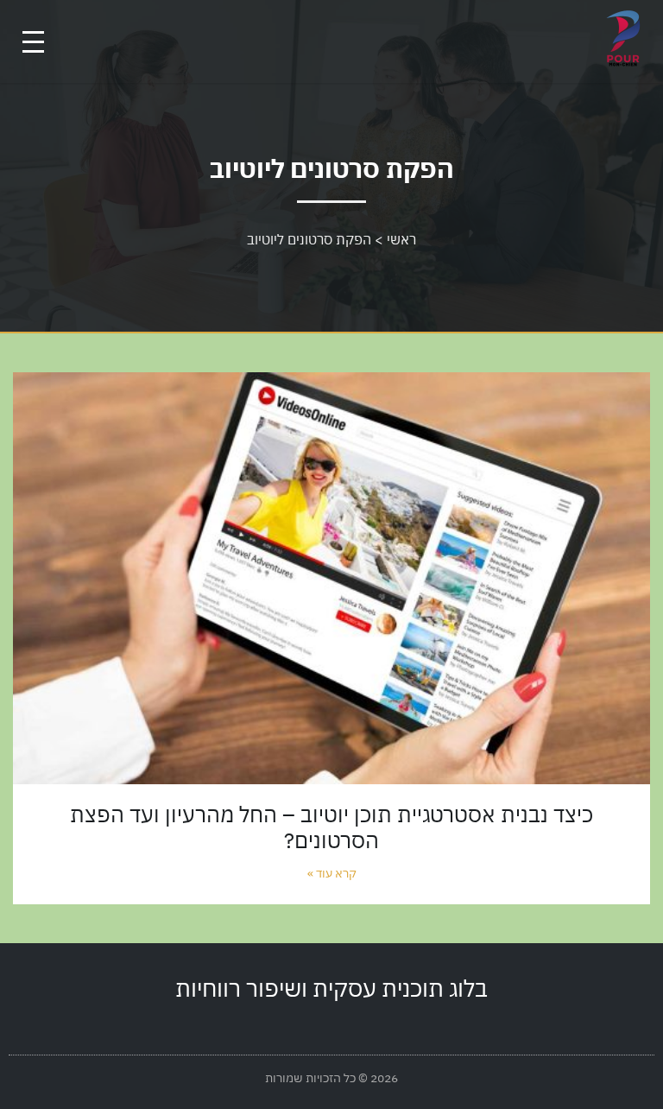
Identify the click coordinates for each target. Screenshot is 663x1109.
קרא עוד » (332, 873)
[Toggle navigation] (33, 42)
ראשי (401, 239)
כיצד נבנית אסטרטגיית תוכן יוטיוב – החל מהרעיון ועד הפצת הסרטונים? (331, 827)
